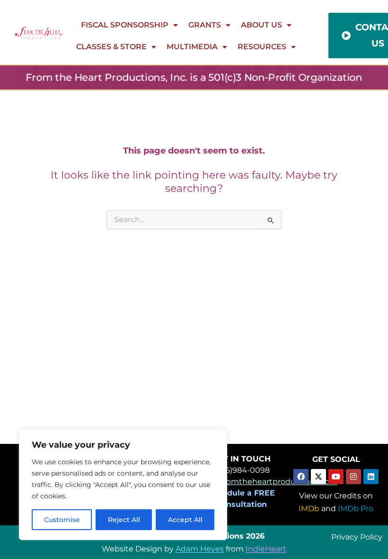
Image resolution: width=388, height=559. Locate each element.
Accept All (185, 519)
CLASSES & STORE (111, 46)
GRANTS (204, 24)
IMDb (309, 508)
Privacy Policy (356, 536)
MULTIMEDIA (192, 46)
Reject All (124, 519)
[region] (123, 484)
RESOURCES (262, 46)
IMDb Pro (355, 508)
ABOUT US (261, 24)
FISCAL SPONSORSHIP (124, 24)
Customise (62, 519)
